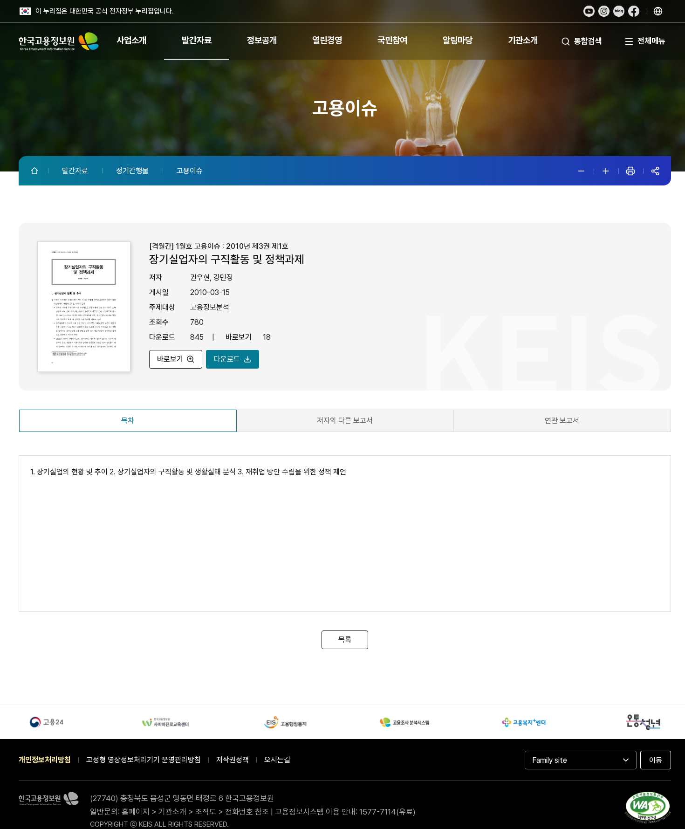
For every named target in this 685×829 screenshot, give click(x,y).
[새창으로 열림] (589, 11)
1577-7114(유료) (387, 811)
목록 (344, 639)
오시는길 (277, 759)
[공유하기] (655, 171)
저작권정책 (232, 759)
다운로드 (227, 359)
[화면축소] (581, 171)
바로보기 (170, 359)
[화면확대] (605, 171)
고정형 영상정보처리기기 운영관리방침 (143, 759)
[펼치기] (658, 11)
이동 (655, 760)
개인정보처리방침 (45, 759)
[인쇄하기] (630, 171)
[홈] (35, 170)
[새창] (647, 809)
